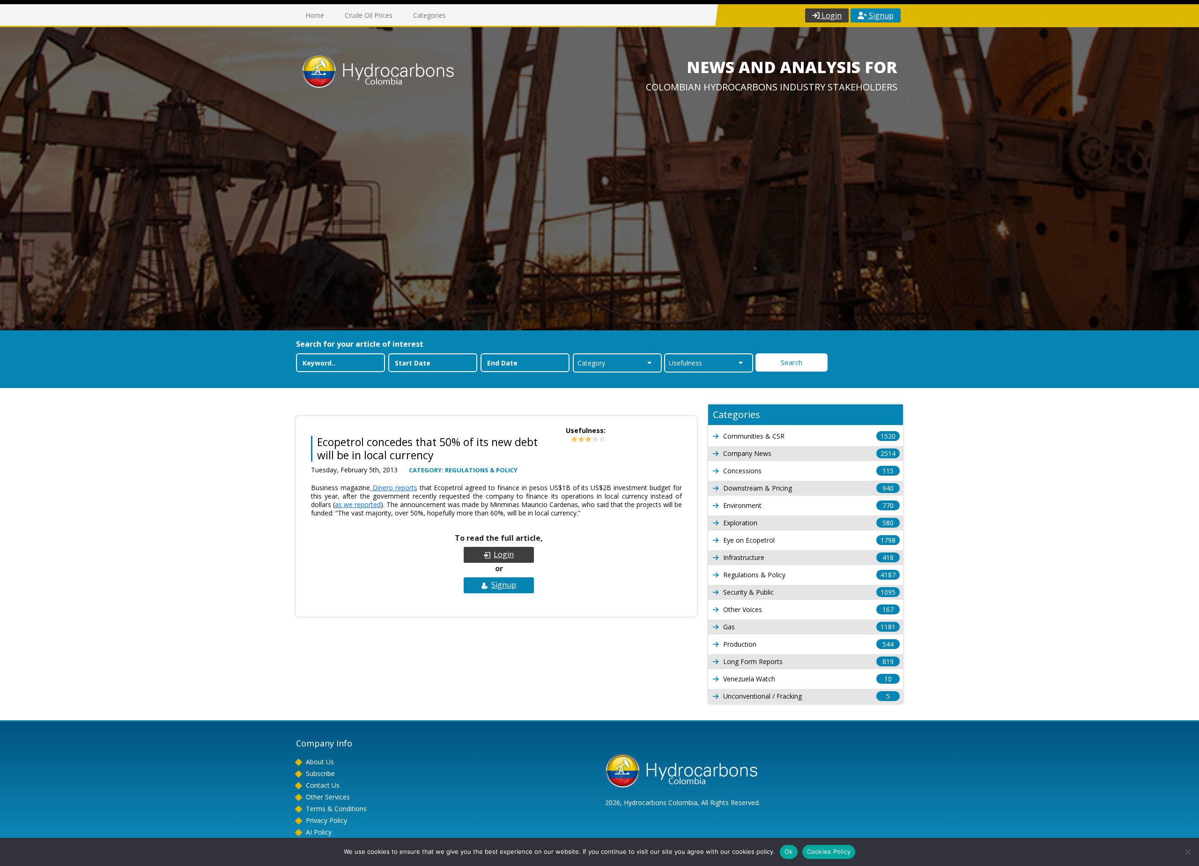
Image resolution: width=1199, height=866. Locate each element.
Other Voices (808, 609)
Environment (808, 505)
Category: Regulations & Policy (463, 470)
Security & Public (809, 592)
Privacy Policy (326, 820)
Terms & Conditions (336, 808)
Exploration (808, 522)
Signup (880, 15)
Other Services (328, 796)
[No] (1187, 852)
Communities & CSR (809, 436)
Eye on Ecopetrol (809, 540)
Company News (809, 453)
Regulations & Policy (809, 574)
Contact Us (323, 785)
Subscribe (320, 773)
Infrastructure (808, 557)
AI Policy (319, 832)
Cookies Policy (829, 851)
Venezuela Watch (807, 678)
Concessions (808, 470)
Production (808, 644)
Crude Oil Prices (368, 15)
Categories (429, 15)
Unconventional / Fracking (806, 696)
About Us (320, 761)
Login (831, 15)
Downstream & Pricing (808, 488)
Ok (789, 851)
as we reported (358, 504)
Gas (809, 626)
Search (791, 362)
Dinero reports (393, 487)
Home (314, 15)
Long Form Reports (808, 661)
